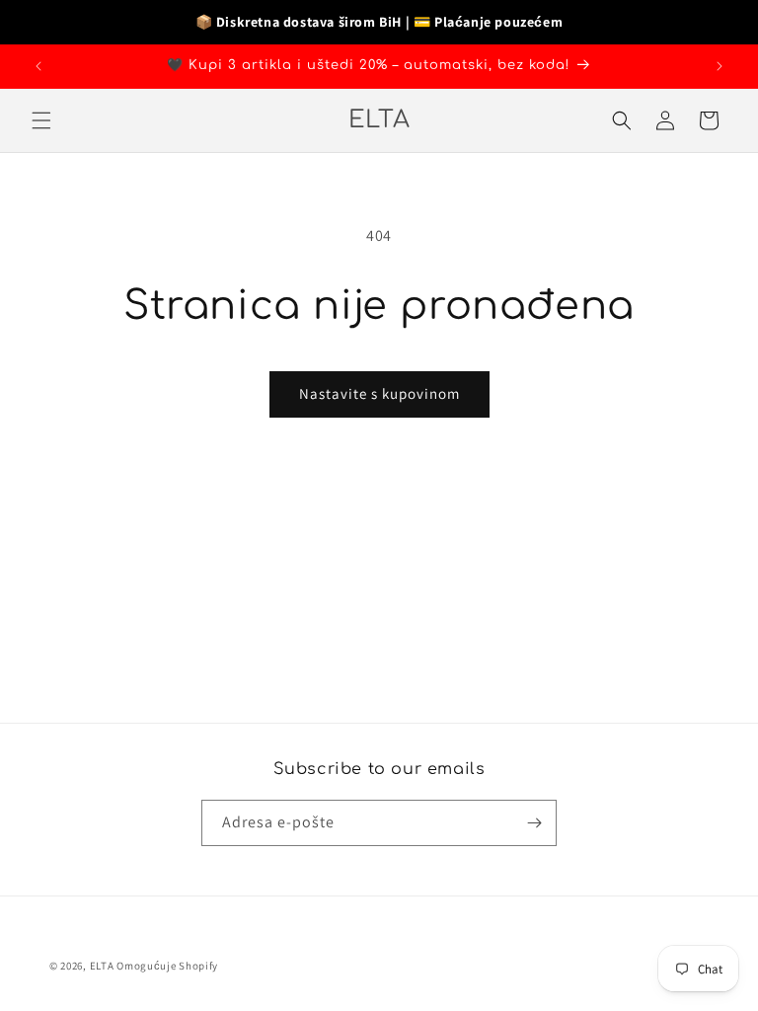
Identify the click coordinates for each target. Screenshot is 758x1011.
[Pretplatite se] (534, 823)
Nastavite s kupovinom (379, 393)
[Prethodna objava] (38, 66)
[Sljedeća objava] (719, 66)
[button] (41, 120)
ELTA (103, 965)
